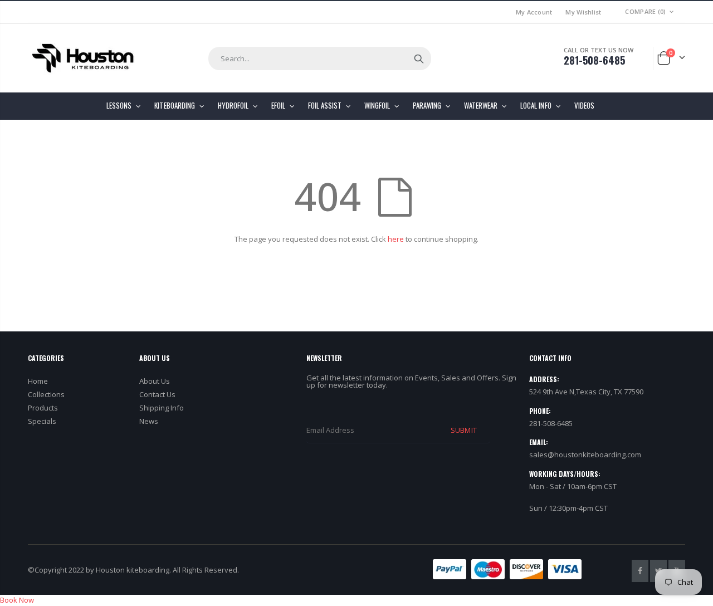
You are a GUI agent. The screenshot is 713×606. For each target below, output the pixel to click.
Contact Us (157, 394)
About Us (154, 381)
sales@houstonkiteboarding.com (585, 454)
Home (38, 381)
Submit (463, 430)
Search (419, 58)
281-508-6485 (594, 60)
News (148, 421)
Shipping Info (161, 408)
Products (43, 408)
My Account (534, 12)
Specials (42, 421)
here (396, 239)
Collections (46, 394)
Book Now (17, 600)
